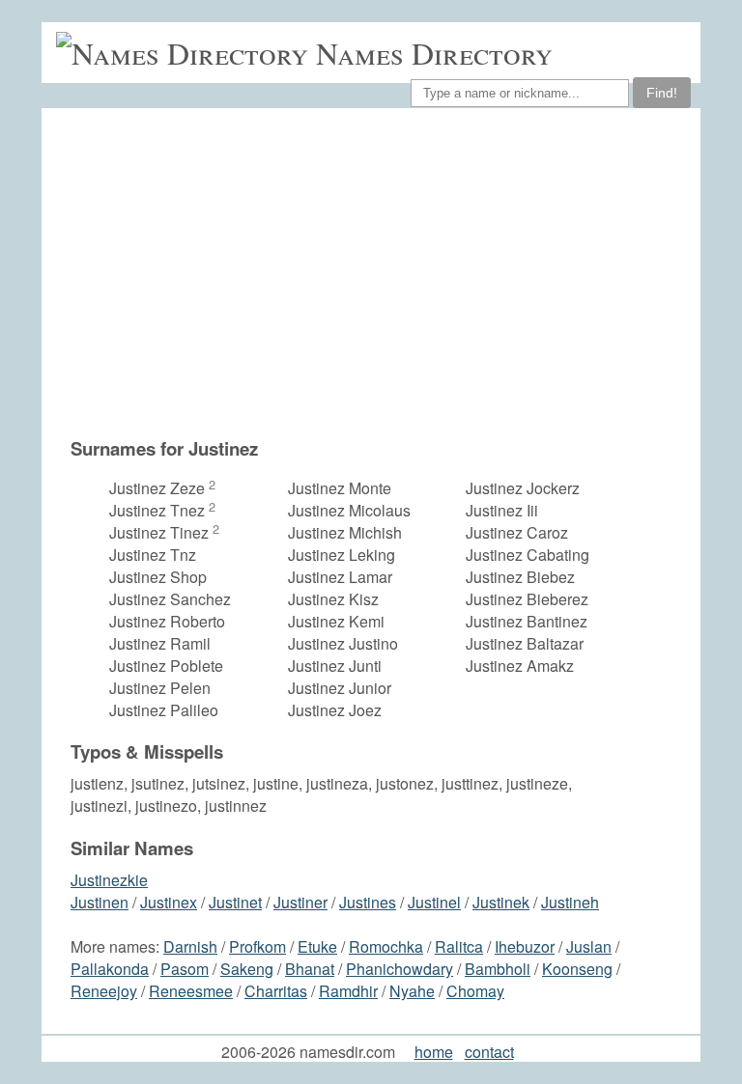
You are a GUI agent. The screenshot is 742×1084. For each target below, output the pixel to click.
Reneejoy (104, 991)
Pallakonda (110, 969)
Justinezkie (109, 880)
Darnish (190, 946)
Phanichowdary (399, 969)
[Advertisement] (381, 272)
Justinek (500, 902)
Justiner (300, 902)
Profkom (257, 946)
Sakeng (246, 969)
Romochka (386, 946)
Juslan (589, 946)
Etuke (317, 946)
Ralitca (459, 946)
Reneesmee (191, 991)
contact (489, 1052)
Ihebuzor (525, 946)
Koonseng (577, 969)
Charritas (275, 991)
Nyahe (412, 991)
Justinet (235, 902)
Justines (367, 902)
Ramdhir (348, 991)
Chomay (475, 991)
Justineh (570, 902)
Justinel (434, 902)
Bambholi (497, 969)
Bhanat (309, 969)
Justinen (99, 902)
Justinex (168, 902)
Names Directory (434, 52)
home (433, 1052)
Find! (661, 92)
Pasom (184, 969)
